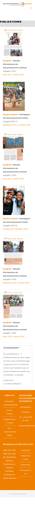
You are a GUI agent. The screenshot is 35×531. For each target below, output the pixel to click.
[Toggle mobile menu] (31, 8)
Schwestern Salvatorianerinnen (9, 403)
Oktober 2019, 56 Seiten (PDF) (15, 229)
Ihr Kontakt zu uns (26, 472)
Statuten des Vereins (25, 457)
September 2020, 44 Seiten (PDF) (17, 125)
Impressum (26, 450)
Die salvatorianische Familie (9, 431)
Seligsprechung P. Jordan (9, 421)
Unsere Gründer (10, 412)
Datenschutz (25, 465)
